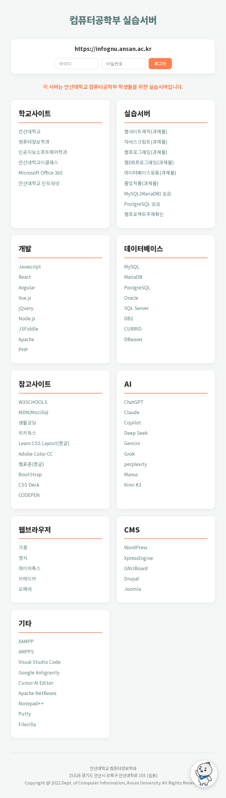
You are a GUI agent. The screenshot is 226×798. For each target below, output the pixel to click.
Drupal (131, 578)
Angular (27, 287)
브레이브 (27, 578)
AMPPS (26, 651)
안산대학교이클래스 (38, 162)
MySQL (131, 266)
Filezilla (27, 724)
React (25, 276)
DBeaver (133, 339)
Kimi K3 (132, 484)
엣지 (23, 557)
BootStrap (30, 474)
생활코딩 (27, 422)
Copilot (132, 422)
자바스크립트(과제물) (145, 141)
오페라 (25, 588)
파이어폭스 (30, 568)
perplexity (135, 463)
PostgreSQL (137, 287)
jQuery (26, 307)
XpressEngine (138, 557)
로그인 (160, 63)
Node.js (27, 318)
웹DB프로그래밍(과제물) (149, 162)
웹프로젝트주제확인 (144, 214)
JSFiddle (28, 328)
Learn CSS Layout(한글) (44, 443)
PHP (23, 349)
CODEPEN (29, 494)
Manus (131, 474)
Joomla (132, 588)
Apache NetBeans (37, 692)
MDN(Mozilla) (34, 412)
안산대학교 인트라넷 (39, 183)
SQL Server (136, 307)
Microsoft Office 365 (41, 172)
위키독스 (27, 432)
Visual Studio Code (40, 661)
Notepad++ (31, 703)
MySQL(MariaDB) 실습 (147, 193)
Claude (131, 412)
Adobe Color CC (36, 453)
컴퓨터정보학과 (34, 141)
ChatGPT (134, 401)
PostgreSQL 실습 (142, 203)
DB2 (128, 318)
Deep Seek (136, 432)
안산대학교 (30, 131)
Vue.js (25, 297)
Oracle (131, 297)
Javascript (30, 266)
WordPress (135, 547)
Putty (25, 713)
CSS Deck (29, 484)
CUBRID (133, 328)
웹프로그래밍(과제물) (145, 151)
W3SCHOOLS (33, 401)
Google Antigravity (39, 672)
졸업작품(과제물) (141, 183)
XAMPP (26, 641)
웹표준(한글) (31, 463)
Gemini (132, 443)
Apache (26, 339)
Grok (129, 453)
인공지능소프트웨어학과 (43, 151)
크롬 (23, 547)
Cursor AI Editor (36, 682)
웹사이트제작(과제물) (145, 131)
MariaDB (133, 276)
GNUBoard (136, 568)
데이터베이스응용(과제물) (150, 172)
